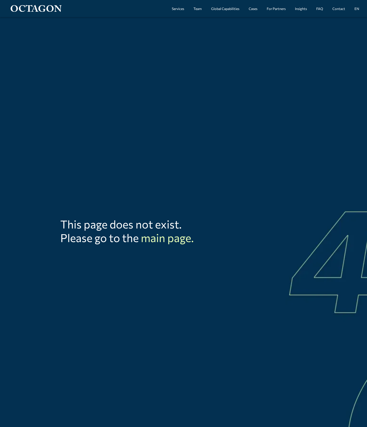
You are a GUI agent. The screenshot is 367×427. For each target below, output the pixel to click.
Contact (338, 9)
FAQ (319, 9)
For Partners (276, 9)
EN (356, 9)
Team (197, 9)
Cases (253, 9)
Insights (301, 9)
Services (178, 9)
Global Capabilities (225, 9)
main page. (167, 237)
